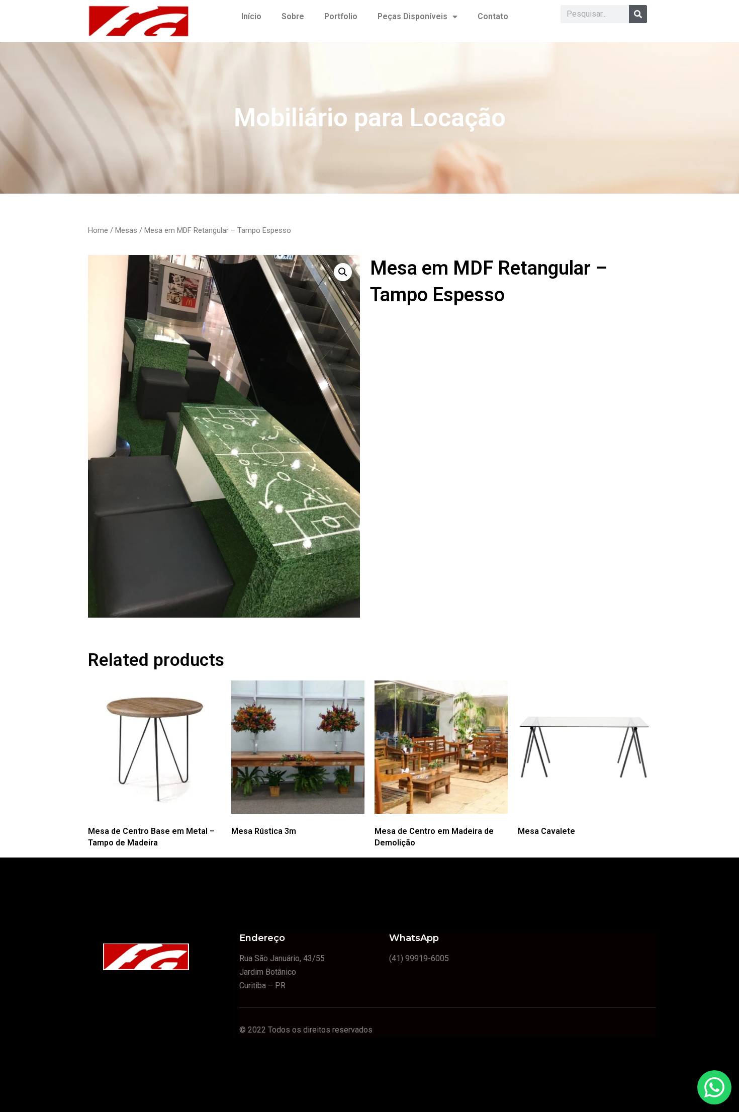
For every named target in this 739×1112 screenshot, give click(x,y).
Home (98, 230)
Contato (493, 16)
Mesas (126, 230)
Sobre (293, 16)
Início (251, 16)
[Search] (638, 14)
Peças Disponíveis (412, 16)
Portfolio (340, 16)
